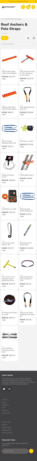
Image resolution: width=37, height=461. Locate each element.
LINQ (3, 70)
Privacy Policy (6, 422)
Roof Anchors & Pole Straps (13, 19)
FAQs (3, 408)
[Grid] (28, 38)
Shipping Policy (7, 430)
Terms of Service (7, 433)
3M (2, 311)
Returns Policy (6, 427)
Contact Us (5, 405)
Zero (3, 173)
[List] (34, 38)
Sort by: (4, 44)
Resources (5, 410)
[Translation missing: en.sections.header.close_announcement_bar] (36, 1)
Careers (4, 402)
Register (4, 425)
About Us (5, 400)
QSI (3, 139)
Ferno (3, 346)
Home (2, 19)
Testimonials (6, 413)
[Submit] (31, 451)
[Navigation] (33, 7)
